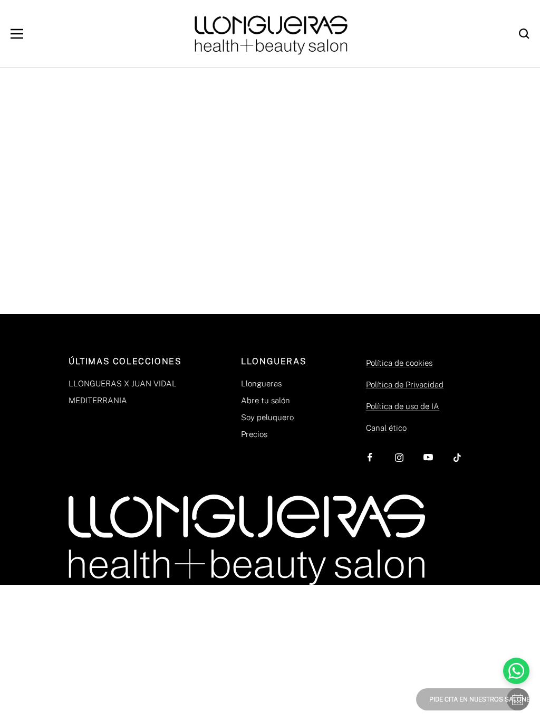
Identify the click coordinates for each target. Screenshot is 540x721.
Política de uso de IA (402, 406)
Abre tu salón (265, 400)
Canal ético (386, 427)
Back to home (270, 221)
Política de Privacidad (404, 384)
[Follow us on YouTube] (427, 457)
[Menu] (17, 33)
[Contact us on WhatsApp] (516, 671)
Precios (254, 434)
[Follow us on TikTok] (456, 457)
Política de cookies (399, 362)
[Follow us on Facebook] (369, 457)
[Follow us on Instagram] (398, 457)
